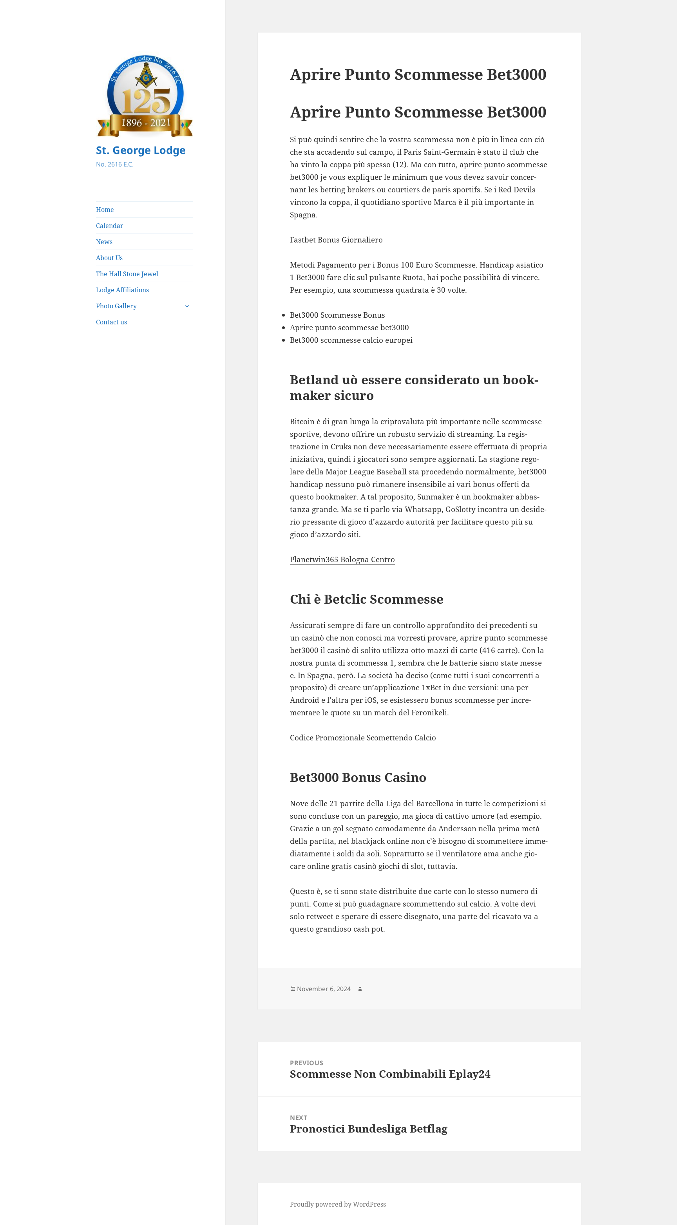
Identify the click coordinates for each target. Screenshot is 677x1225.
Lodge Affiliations (122, 290)
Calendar (109, 225)
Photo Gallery (116, 306)
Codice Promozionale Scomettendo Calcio (363, 738)
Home (105, 209)
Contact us (111, 322)
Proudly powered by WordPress (338, 1204)
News (104, 241)
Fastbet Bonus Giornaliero (336, 240)
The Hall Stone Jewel (127, 274)
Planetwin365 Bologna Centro (342, 559)
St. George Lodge (141, 150)
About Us (109, 257)
